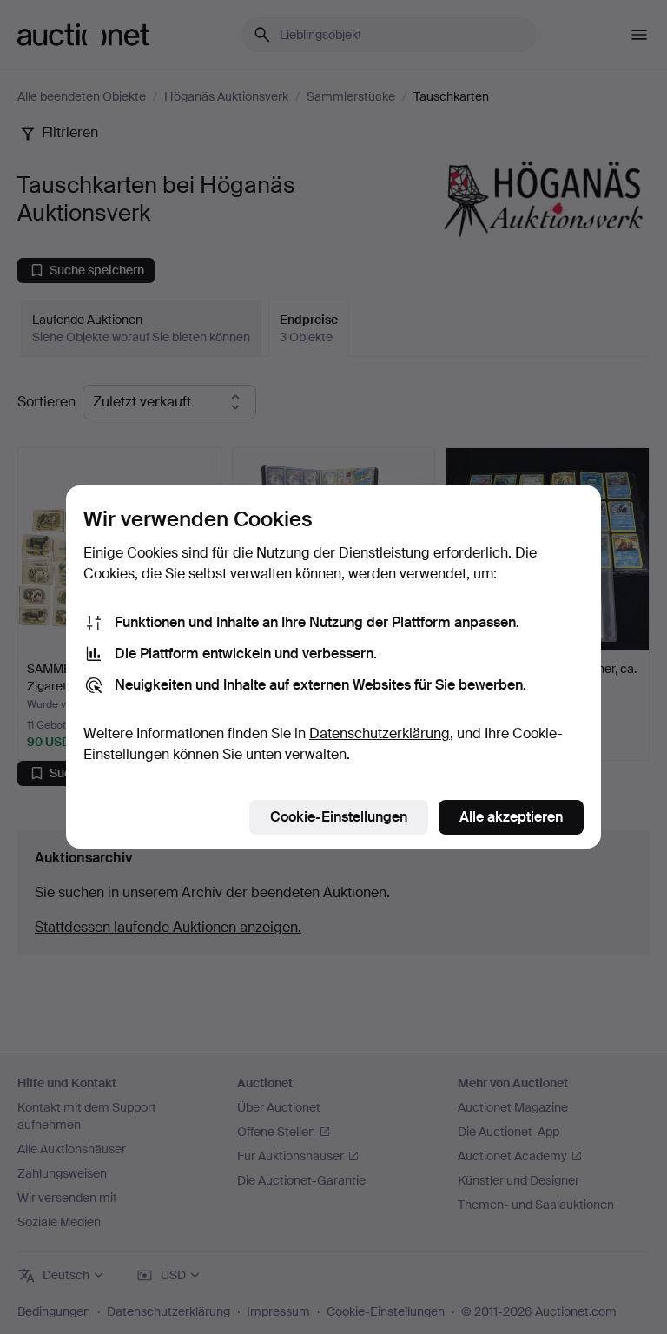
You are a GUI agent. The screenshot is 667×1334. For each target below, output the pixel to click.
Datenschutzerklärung (379, 733)
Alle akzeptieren (511, 817)
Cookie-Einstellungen (338, 817)
